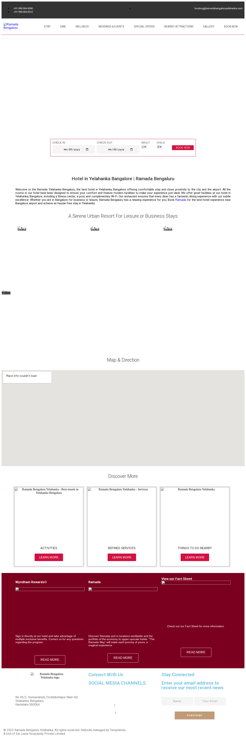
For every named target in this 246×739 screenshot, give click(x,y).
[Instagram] (103, 694)
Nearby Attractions (179, 26)
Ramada (180, 199)
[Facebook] (93, 694)
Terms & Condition (101, 705)
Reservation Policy (101, 712)
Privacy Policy (125, 705)
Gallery (208, 26)
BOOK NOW (183, 147)
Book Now (231, 26)
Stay (47, 26)
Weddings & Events (111, 26)
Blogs (121, 712)
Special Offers (144, 26)
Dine (63, 26)
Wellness (82, 26)
